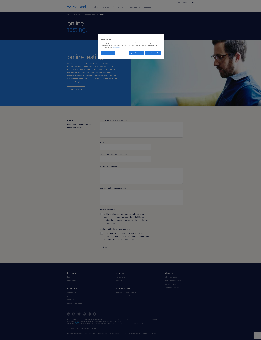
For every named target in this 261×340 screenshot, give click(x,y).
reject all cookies (136, 53)
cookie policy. (116, 47)
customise (108, 53)
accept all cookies (153, 53)
